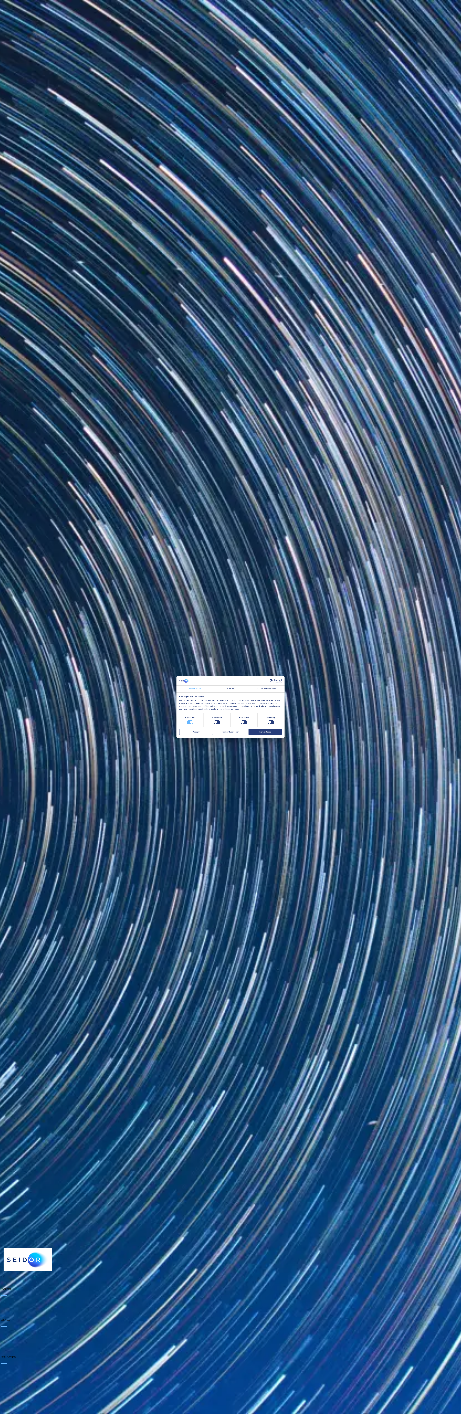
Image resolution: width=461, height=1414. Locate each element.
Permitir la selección (230, 732)
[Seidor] (28, 1259)
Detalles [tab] (230, 689)
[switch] (217, 722)
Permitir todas (265, 732)
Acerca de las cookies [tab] (266, 689)
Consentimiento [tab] (194, 689)
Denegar (196, 732)
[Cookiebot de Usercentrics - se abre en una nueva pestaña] (271, 681)
